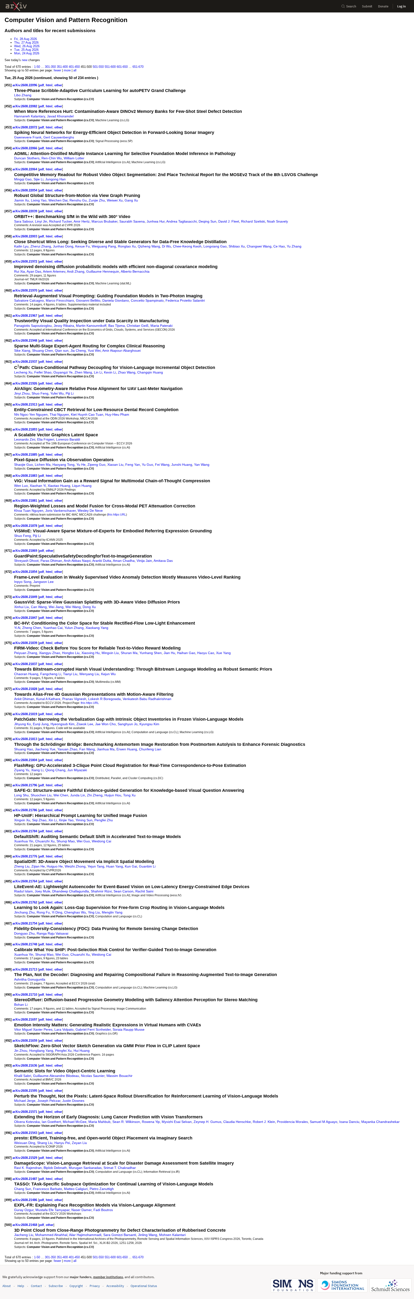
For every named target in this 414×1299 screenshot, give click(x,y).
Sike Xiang (22, 350)
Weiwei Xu (115, 200)
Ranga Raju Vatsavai (52, 933)
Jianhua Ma (106, 749)
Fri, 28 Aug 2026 (25, 39)
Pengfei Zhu (103, 820)
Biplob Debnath (55, 1168)
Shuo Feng (40, 393)
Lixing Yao (38, 200)
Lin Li (98, 372)
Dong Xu (89, 607)
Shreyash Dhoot (26, 561)
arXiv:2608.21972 (25, 261)
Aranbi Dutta (101, 561)
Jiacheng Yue (45, 749)
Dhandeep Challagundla (70, 891)
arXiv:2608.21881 (25, 500)
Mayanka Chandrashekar (380, 1122)
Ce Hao (279, 246)
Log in (401, 6)
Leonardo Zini (24, 439)
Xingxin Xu (22, 820)
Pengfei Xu (63, 1050)
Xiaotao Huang (59, 486)
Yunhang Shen (150, 653)
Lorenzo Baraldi (68, 439)
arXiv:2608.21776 (25, 856)
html (49, 85)
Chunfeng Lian (150, 749)
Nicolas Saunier (92, 1076)
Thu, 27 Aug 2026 (26, 42)
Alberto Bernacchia (135, 271)
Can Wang (39, 607)
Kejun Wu (108, 674)
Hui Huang (82, 1050)
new (24, 60)
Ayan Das (34, 271)
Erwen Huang (126, 749)
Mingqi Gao (23, 179)
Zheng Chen (31, 628)
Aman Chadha (124, 561)
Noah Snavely (277, 221)
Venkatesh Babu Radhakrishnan (147, 699)
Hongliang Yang (41, 1050)
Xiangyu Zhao (49, 653)
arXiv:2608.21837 (25, 664)
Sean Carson (123, 891)
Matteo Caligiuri (76, 1189)
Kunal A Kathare (48, 699)
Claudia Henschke (237, 1122)
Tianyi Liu (70, 674)
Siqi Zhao (39, 820)
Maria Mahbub (99, 1122)
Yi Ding (57, 912)
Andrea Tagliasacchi (181, 221)
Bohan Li (21, 1004)
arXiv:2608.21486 (25, 1200)
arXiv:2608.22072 (25, 127)
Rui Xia (19, 271)
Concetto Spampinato (147, 300)
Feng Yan (132, 464)
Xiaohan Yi (38, 486)
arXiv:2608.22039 (25, 211)
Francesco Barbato (47, 1189)
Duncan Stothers (27, 158)
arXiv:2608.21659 (25, 1040)
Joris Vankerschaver (60, 510)
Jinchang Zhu (24, 912)
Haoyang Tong (63, 464)
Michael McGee (74, 1122)
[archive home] (16, 6)
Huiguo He (55, 866)
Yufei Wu (57, 393)
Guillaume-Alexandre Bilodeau (56, 1076)
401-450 (74, 67)
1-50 (37, 67)
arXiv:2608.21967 (25, 315)
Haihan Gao (186, 653)
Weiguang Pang (104, 246)
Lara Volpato (64, 1029)
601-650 (122, 67)
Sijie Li (38, 179)
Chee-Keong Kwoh (187, 246)
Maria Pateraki (161, 326)
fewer (57, 70)
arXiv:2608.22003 (25, 236)
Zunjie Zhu (97, 200)
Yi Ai (17, 628)
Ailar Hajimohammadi (85, 1235)
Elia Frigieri (45, 439)
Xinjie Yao (66, 820)
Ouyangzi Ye (63, 372)
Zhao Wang (126, 372)
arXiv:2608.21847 (25, 618)
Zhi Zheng (95, 795)
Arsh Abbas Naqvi (77, 561)
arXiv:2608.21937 (25, 361)
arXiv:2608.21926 (25, 383)
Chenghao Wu (75, 912)
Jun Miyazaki (77, 770)
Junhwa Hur (156, 221)
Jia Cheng (78, 350)
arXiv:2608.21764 (25, 881)
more (67, 70)
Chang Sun (22, 1189)
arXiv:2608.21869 (25, 550)
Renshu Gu (78, 200)
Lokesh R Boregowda (104, 699)
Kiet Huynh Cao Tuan (87, 414)
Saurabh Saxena (132, 221)
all (74, 70)
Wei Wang (73, 607)
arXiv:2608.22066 (25, 148)
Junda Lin (77, 795)
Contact (36, 1286)
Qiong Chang (55, 770)
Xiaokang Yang (97, 628)
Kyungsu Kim (149, 724)
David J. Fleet (228, 221)
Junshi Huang (181, 464)
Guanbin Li (147, 866)
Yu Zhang (294, 246)
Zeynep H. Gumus (207, 1122)
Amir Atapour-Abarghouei (121, 350)
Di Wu (166, 246)
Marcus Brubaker (104, 221)
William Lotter (74, 158)
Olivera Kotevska (27, 1122)
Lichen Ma (43, 464)
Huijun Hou (112, 795)
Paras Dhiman (51, 561)
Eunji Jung (41, 724)
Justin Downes (73, 1101)
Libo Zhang (22, 95)
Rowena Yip (151, 1122)
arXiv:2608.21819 (25, 714)
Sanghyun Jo (128, 724)
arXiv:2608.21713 (25, 969)
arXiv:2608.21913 (25, 404)
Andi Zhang (75, 271)
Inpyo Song (22, 582)
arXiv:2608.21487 (25, 1179)
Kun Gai (131, 866)
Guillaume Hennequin (102, 271)
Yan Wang (201, 464)
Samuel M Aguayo (323, 1122)
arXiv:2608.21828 (25, 689)
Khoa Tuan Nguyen (28, 510)
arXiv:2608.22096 (25, 85)
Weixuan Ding (24, 1143)
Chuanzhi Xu (45, 841)
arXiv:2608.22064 (25, 169)
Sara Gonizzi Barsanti (119, 1235)
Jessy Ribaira (64, 326)
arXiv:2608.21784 (25, 831)
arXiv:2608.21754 (25, 923)
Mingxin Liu (110, 653)
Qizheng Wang (149, 246)
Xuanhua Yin (23, 841)
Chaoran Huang (26, 674)
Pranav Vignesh (74, 699)
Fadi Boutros (103, 1210)
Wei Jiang (56, 607)
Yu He (81, 464)
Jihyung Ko (22, 724)
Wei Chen (60, 795)
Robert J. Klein (264, 1122)
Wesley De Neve (90, 510)
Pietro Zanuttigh (102, 1189)
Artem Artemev (54, 271)
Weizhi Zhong (75, 866)
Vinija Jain (144, 561)
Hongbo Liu (71, 653)
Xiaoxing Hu (90, 653)
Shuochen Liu (41, 795)
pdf (41, 85)
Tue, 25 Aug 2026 (26, 50)
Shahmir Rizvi (101, 891)
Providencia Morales (292, 1122)
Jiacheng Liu (23, 1235)
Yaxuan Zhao (67, 749)
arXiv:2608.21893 (25, 429)
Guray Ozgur (24, 1210)
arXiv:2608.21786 (25, 810)
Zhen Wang (83, 372)
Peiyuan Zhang (25, 653)
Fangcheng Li (50, 674)
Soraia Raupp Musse (128, 1029)
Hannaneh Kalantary (29, 116)
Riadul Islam (23, 891)
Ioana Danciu (349, 1122)
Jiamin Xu (21, 200)
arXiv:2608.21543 (25, 1133)
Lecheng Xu (23, 372)
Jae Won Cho (105, 724)
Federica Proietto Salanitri (185, 300)
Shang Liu (44, 1143)
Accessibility (115, 1286)
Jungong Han (55, 179)
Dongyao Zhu (24, 933)
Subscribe (56, 1286)
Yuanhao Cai (53, 628)
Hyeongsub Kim (63, 724)
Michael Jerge (24, 1101)
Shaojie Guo (23, 464)
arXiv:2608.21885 (25, 454)
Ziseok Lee (84, 724)
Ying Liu (94, 912)
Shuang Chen (42, 350)
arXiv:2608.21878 (25, 526)
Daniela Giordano (115, 300)
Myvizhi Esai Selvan (177, 1122)
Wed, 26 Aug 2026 (27, 46)
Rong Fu (43, 912)
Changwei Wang (259, 246)
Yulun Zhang (74, 628)
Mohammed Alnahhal (51, 1235)
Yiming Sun (83, 820)
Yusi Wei (94, 350)
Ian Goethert (51, 1122)
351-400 (62, 67)
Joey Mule (42, 891)
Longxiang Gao (215, 246)
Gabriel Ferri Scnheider (93, 1029)
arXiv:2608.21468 (25, 1225)
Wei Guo (83, 841)
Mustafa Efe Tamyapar (52, 1210)
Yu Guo (147, 464)
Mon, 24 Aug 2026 (26, 53)
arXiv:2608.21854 (25, 572)
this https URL (117, 514)
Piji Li (70, 393)
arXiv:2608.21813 (25, 739)
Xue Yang (223, 653)
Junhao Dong (63, 246)
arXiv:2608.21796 (25, 785)
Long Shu (21, 795)
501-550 (98, 67)
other (58, 85)
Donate (383, 6)
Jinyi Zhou (22, 393)
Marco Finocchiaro (60, 300)
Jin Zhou (20, 1050)
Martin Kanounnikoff (91, 326)
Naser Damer (81, 1210)
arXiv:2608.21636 (25, 1065)
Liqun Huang (82, 486)
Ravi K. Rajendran (28, 1168)
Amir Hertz (82, 221)
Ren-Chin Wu (51, 158)
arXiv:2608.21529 (25, 1158)
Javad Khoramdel (60, 116)
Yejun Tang (95, 866)
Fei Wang (162, 464)
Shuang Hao (23, 749)
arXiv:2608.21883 (25, 475)
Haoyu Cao (205, 653)
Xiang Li (37, 770)
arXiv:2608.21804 (25, 760)
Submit (367, 6)
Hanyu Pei (62, 1143)
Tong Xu (129, 795)
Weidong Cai (101, 841)
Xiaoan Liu (115, 464)
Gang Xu (131, 200)
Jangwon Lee (43, 582)
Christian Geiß (138, 326)
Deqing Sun (207, 221)
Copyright (76, 1286)
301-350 (50, 67)
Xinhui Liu (21, 607)
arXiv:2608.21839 (25, 643)
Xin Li (52, 820)
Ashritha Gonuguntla (29, 979)
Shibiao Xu (237, 246)
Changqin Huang (150, 372)
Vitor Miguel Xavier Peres (33, 1029)
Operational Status (144, 1286)
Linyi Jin (41, 221)
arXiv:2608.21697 (25, 1019)
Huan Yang (114, 866)
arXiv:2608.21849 (25, 597)
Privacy (95, 1286)
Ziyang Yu (21, 770)
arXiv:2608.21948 (25, 340)
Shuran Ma (129, 653)
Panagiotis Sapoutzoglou (33, 326)
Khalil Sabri (22, 1076)
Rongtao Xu (127, 246)
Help (20, 1286)
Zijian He (38, 866)
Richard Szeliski (253, 221)
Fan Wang (87, 749)
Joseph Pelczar (48, 1101)
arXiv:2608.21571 (25, 1112)
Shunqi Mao (66, 841)
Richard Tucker (60, 221)
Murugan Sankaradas (85, 1168)
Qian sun (62, 350)
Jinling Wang (147, 1235)
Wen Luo (21, 486)
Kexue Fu (82, 246)
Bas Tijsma (116, 326)
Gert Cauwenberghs (58, 137)
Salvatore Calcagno (29, 300)
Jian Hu (169, 653)
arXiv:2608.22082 (25, 106)
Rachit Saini (144, 891)
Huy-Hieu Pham (117, 414)
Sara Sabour (23, 221)
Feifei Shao (43, 372)
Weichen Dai (58, 200)
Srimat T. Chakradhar (120, 1168)
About (6, 1286)
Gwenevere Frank (27, 137)
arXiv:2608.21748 (25, 944)
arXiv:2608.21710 (25, 994)
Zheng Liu (21, 866)
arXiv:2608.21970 (25, 290)
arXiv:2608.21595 (25, 1090)
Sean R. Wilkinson (126, 1122)
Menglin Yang (112, 912)
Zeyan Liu (79, 1143)
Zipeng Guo (96, 464)
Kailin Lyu (21, 246)
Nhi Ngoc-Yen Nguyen (31, 414)
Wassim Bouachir (119, 1076)
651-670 (138, 67)
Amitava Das (163, 561)
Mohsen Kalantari (172, 1235)
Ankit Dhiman (24, 699)
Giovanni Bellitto (88, 300)
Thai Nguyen (59, 414)
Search (351, 6)
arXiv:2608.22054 (25, 190)
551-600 (110, 67)
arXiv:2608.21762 (25, 902)
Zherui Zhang (40, 246)
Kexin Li (110, 372)
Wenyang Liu (89, 674)
